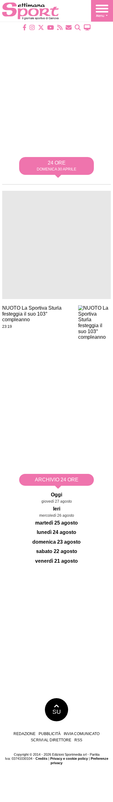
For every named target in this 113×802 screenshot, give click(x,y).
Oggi (56, 494)
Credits (41, 758)
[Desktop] (87, 27)
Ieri (56, 508)
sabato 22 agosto (56, 551)
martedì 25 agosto (56, 522)
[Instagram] (32, 27)
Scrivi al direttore (51, 740)
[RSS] (59, 27)
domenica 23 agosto (56, 542)
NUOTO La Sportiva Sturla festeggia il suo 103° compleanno (32, 313)
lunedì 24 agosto (56, 532)
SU (56, 711)
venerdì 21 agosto (56, 561)
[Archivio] (78, 27)
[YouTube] (50, 27)
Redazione (24, 734)
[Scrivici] (69, 27)
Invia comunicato (82, 734)
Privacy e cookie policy (69, 758)
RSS (78, 740)
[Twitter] (41, 27)
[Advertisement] (56, 89)
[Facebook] (24, 27)
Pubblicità (50, 734)
